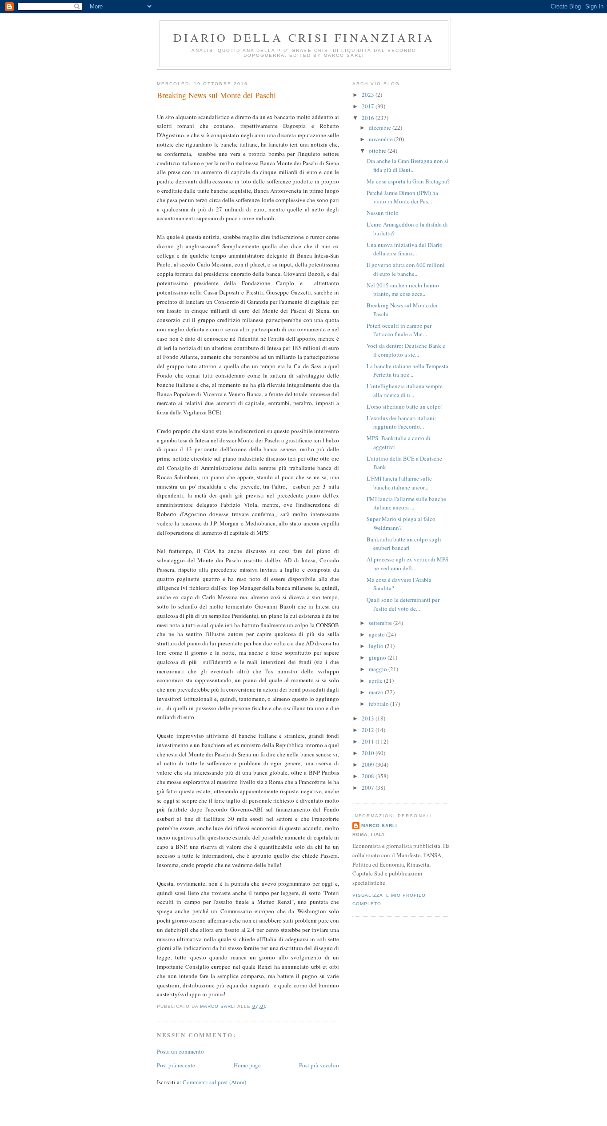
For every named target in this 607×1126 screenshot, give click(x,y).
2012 (368, 730)
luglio (377, 646)
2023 (368, 95)
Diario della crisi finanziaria (304, 37)
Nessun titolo (383, 213)
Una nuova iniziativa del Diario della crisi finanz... (405, 249)
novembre (381, 139)
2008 (368, 776)
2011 (368, 741)
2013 (368, 718)
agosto (377, 634)
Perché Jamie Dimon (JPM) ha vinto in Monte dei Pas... (402, 197)
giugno (378, 657)
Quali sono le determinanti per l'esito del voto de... (403, 604)
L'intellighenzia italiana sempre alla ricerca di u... (405, 390)
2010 (368, 753)
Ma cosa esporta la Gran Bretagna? (408, 181)
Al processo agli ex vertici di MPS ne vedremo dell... (407, 563)
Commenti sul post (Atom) (214, 1082)
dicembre (380, 127)
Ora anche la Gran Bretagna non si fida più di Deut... (407, 165)
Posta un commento (180, 1051)
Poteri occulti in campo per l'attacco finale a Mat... (399, 330)
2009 (368, 764)
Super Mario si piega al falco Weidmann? (401, 523)
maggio (378, 669)
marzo (377, 692)
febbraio (379, 704)
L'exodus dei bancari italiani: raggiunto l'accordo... (401, 422)
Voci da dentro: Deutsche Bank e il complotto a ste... (406, 350)
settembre (381, 623)
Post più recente (176, 1065)
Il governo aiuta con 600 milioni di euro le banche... (406, 269)
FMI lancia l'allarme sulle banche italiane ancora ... (406, 503)
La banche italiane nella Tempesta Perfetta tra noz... (407, 370)
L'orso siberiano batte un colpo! (405, 406)
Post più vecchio (319, 1065)
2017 (368, 106)
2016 (368, 118)
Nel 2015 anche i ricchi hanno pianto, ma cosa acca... (403, 289)
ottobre (378, 151)
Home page (247, 1065)
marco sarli (379, 825)
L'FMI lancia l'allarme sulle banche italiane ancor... (399, 482)
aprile (376, 680)
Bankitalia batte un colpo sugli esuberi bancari (404, 543)
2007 (368, 788)
